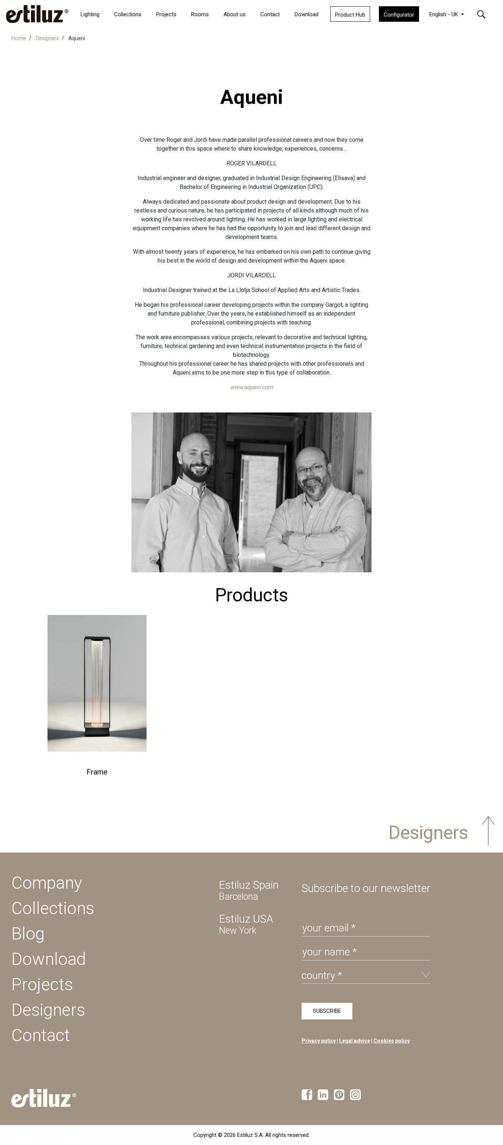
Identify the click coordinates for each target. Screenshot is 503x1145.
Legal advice (354, 1041)
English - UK (444, 14)
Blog (28, 934)
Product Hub (350, 14)
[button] (485, 13)
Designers (426, 832)
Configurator (399, 14)
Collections (127, 14)
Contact (270, 14)
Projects (42, 984)
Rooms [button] (200, 14)
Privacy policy (319, 1041)
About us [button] (235, 14)
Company (46, 883)
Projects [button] (166, 14)
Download (307, 14)
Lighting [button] (90, 14)
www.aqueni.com (251, 387)
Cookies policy (391, 1041)
